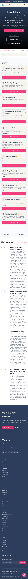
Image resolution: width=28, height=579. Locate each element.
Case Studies (5, 530)
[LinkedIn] (6, 452)
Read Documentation (15, 39)
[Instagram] (12, 452)
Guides (3, 505)
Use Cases (4, 492)
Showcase (4, 494)
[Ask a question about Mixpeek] (24, 575)
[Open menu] (24, 4)
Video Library (5, 518)
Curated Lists (5, 503)
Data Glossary (5, 516)
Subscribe (22, 562)
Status (12, 573)
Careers (4, 542)
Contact (4, 544)
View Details (12, 77)
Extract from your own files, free (13, 30)
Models (4, 510)
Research (4, 522)
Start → (21, 1)
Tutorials (4, 524)
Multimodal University (7, 514)
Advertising (4, 483)
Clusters (4, 470)
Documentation (5, 501)
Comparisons (5, 526)
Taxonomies (5, 472)
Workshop (4, 546)
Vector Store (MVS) (6, 464)
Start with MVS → (7, 427)
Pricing (3, 476)
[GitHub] (3, 452)
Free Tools (4, 512)
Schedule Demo (14, 35)
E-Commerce (5, 488)
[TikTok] (14, 452)
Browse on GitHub (15, 43)
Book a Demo (5, 550)
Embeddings (5, 474)
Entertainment (5, 486)
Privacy (7, 573)
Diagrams (4, 520)
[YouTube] (17, 452)
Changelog (4, 533)
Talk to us (17, 427)
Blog (3, 508)
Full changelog (21, 242)
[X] (9, 452)
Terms (3, 573)
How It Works (5, 459)
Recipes (4, 528)
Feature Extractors (6, 461)
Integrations (5, 466)
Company (4, 540)
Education (4, 490)
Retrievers (4, 468)
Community (4, 548)
